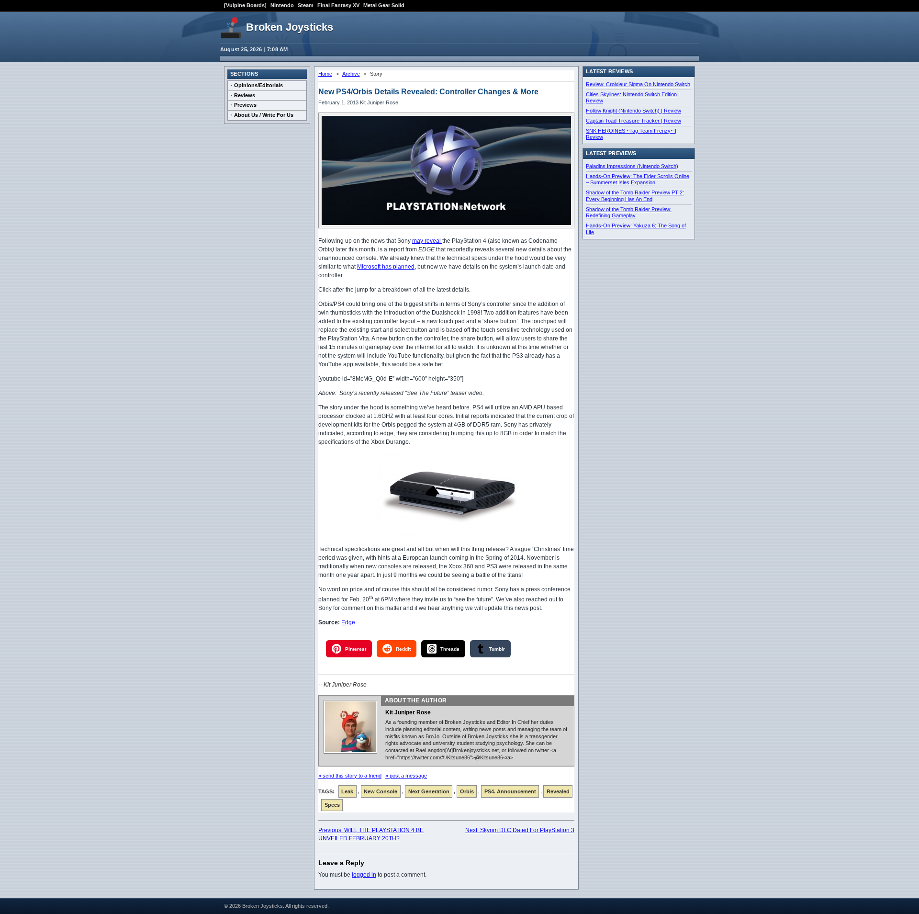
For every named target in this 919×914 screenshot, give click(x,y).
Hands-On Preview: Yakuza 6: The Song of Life (636, 229)
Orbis (467, 791)
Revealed (558, 791)
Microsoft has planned (386, 266)
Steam (306, 5)
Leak (347, 791)
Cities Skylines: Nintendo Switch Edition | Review (633, 97)
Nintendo (282, 5)
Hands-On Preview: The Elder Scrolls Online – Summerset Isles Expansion (637, 179)
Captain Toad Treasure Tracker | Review (633, 121)
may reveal (427, 240)
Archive (351, 74)
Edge (348, 622)
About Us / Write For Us (263, 115)
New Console (380, 791)
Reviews (244, 95)
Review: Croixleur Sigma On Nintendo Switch (638, 84)
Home (325, 74)
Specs (332, 805)
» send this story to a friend (349, 776)
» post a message (406, 776)
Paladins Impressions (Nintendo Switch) (632, 166)
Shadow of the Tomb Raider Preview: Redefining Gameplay (629, 212)
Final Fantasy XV (338, 5)
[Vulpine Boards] (245, 5)
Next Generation (428, 791)
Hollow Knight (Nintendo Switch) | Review (633, 110)
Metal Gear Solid (383, 5)
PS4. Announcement (510, 791)
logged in (364, 874)
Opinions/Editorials (258, 85)
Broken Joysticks (289, 27)
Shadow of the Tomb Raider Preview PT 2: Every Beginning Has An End (635, 196)
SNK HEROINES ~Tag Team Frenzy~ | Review (631, 134)
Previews (245, 105)
